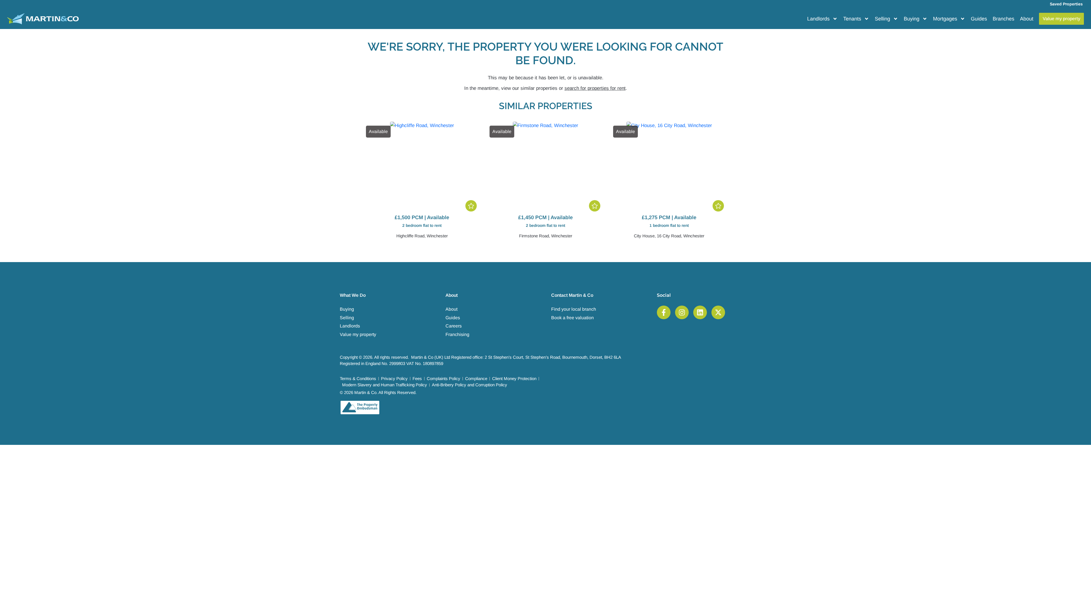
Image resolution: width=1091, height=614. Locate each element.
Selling (882, 19)
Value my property (358, 334)
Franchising (457, 334)
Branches (1003, 19)
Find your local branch (573, 309)
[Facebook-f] (664, 312)
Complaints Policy (443, 378)
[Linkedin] (700, 312)
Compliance (476, 378)
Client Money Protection (514, 378)
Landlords (818, 19)
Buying (911, 19)
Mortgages (945, 19)
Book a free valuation (572, 317)
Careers (453, 325)
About (1026, 19)
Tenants (852, 19)
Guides (979, 19)
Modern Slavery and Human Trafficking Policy (384, 384)
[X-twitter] (718, 312)
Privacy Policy (394, 378)
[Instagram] (682, 312)
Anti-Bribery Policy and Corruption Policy (469, 384)
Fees (417, 378)
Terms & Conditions (358, 378)
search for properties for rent (595, 88)
